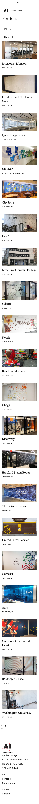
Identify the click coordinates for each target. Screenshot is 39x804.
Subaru (6, 304)
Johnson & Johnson (14, 63)
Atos (5, 607)
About (5, 774)
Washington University (16, 713)
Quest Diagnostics (13, 135)
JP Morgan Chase (13, 679)
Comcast (7, 574)
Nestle (6, 337)
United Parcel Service (15, 540)
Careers (6, 793)
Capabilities (8, 782)
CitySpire (8, 202)
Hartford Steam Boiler (16, 472)
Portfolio (6, 778)
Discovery (8, 439)
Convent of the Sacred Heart (16, 643)
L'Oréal (6, 236)
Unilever (7, 169)
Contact (6, 789)
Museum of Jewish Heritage (19, 270)
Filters (7, 29)
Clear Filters (10, 36)
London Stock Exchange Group (17, 99)
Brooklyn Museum (13, 371)
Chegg (6, 405)
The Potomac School (15, 506)
